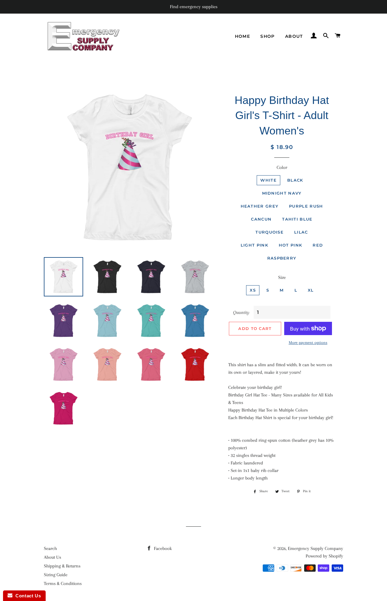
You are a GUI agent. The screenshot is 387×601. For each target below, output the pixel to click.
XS (253, 290)
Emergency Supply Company (315, 548)
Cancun (261, 219)
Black (295, 180)
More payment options (308, 342)
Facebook (162, 548)
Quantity (241, 312)
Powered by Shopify (324, 556)
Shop (267, 36)
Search (50, 548)
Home (242, 36)
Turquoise (269, 232)
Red (318, 245)
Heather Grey (260, 206)
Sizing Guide (55, 574)
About (294, 36)
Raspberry (282, 258)
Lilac (301, 232)
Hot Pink (290, 245)
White (268, 180)
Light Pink (254, 245)
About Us (52, 557)
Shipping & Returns (62, 566)
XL (311, 290)
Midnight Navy (282, 193)
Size (282, 277)
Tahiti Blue (297, 219)
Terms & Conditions (63, 583)
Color (282, 167)
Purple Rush (306, 206)
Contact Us (26, 595)
